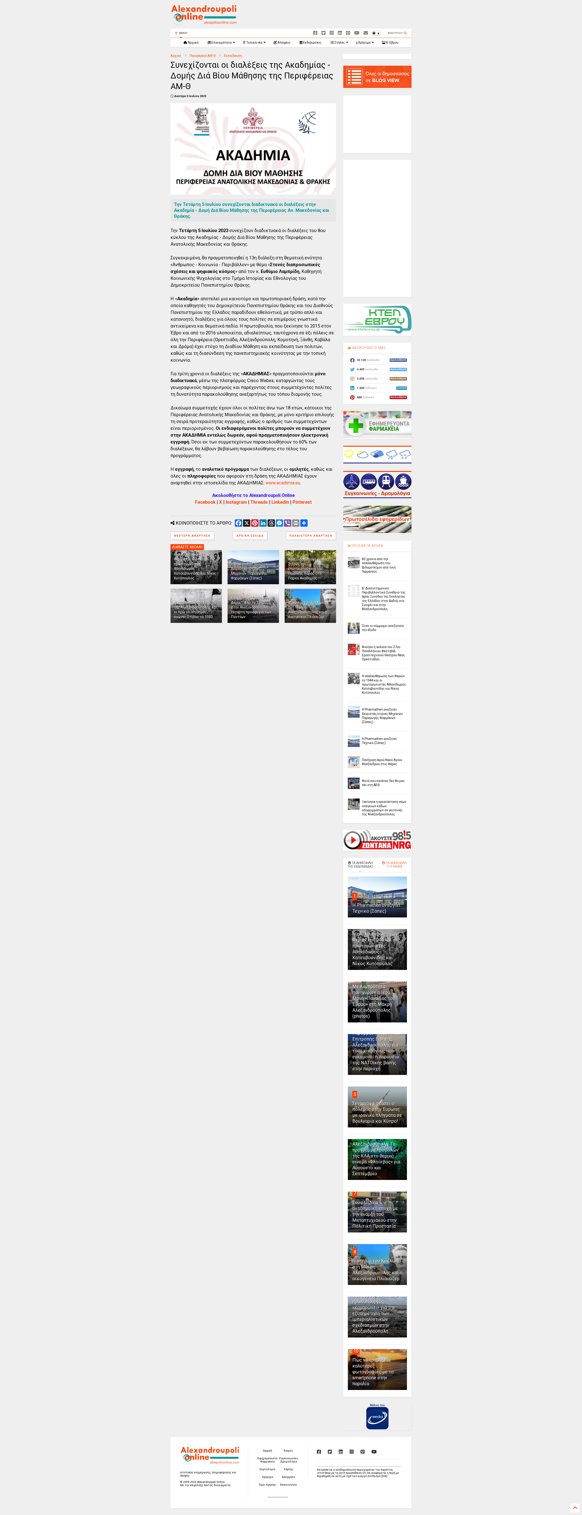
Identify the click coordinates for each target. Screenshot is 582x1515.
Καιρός (288, 1450)
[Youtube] (356, 33)
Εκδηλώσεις (311, 42)
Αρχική (192, 42)
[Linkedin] (340, 33)
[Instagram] (332, 33)
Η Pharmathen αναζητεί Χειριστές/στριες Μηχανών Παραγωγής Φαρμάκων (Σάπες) (250, 571)
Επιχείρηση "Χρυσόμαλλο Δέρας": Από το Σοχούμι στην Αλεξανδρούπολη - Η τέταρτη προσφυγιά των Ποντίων (252, 607)
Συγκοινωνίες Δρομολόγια (288, 1460)
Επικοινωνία (288, 1484)
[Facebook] (315, 33)
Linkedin (280, 502)
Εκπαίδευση (233, 56)
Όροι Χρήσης (267, 1484)
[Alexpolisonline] (366, 33)
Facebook (205, 502)
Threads (259, 502)
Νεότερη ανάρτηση (192, 535)
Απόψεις (284, 42)
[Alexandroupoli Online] (203, 23)
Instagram (236, 502)
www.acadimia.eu (283, 483)
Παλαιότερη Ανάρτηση (310, 535)
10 (356, 1351)
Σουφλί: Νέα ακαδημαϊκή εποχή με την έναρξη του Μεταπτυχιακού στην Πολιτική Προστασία (375, 1214)
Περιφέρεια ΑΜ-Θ (203, 56)
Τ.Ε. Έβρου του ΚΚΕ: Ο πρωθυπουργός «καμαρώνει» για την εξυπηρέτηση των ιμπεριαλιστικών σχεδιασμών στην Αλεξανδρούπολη (375, 1313)
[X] (323, 33)
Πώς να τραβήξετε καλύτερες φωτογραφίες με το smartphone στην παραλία (373, 1371)
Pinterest (302, 502)
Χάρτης (288, 1469)
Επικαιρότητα (221, 42)
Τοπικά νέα (254, 42)
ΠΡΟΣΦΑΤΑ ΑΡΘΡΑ (367, 546)
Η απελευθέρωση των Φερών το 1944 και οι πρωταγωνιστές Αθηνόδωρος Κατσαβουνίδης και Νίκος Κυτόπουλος (384, 684)
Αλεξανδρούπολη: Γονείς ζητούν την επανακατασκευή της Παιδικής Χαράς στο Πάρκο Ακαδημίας (308, 568)
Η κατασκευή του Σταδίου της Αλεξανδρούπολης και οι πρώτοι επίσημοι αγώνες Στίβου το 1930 (195, 610)
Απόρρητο (288, 1477)
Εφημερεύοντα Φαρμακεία (267, 1460)
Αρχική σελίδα (250, 535)
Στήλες (339, 42)
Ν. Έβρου (392, 42)
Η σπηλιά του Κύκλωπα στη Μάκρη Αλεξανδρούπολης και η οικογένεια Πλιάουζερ (307, 610)
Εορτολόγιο (267, 1469)
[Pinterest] (348, 33)
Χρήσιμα (364, 42)
